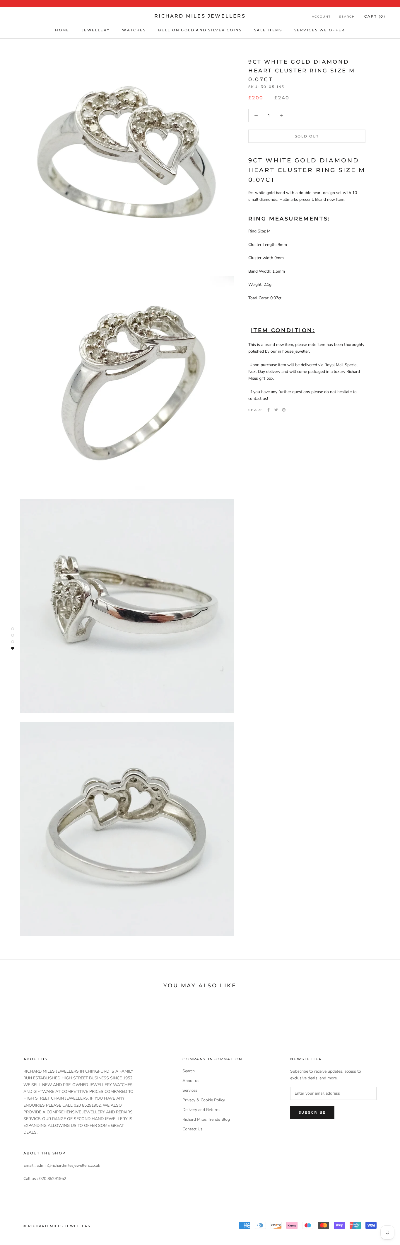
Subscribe (312, 1112)
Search (347, 16)
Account (321, 16)
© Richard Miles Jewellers (56, 1226)
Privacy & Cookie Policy (203, 1100)
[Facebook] (268, 410)
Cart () (374, 16)
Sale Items (268, 30)
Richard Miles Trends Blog (206, 1119)
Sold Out (307, 136)
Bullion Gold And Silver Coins (200, 30)
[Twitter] (276, 410)
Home (62, 30)
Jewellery (96, 30)
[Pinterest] (284, 410)
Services (189, 1090)
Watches (134, 30)
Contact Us (192, 1129)
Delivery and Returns (201, 1109)
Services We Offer (319, 30)
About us (190, 1080)
